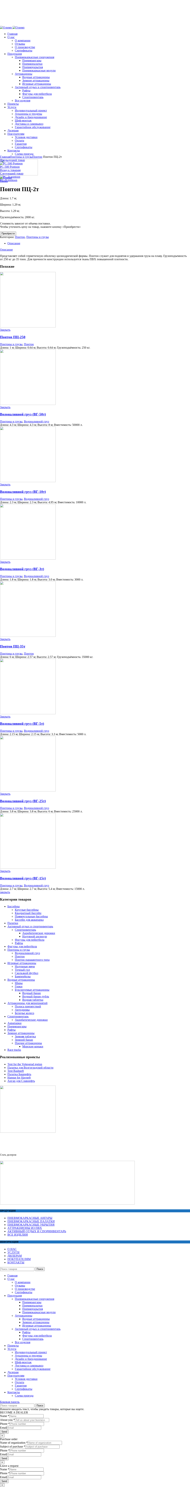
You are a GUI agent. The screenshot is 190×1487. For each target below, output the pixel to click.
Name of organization (14, 1442)
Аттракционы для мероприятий (27, 1003)
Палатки (12, 923)
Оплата (19, 1382)
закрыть (5, 892)
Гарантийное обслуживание (32, 1368)
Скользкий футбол (26, 973)
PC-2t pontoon (8, 180)
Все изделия (22, 1342)
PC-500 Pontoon (10, 166)
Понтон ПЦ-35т (12, 646)
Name (4, 1416)
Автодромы (22, 1009)
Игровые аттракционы (21, 963)
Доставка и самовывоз (29, 1365)
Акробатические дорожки (38, 933)
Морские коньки (32, 1046)
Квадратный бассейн (28, 913)
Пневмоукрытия (32, 1308)
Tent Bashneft (15, 1070)
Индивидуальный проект (31, 1352)
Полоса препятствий (28, 1006)
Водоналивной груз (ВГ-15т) (23, 878)
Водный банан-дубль (35, 996)
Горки (18, 986)
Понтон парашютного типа (32, 959)
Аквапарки (14, 1023)
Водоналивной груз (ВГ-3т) (22, 569)
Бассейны (13, 906)
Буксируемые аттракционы (32, 989)
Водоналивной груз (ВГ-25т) (23, 801)
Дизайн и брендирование (31, 1358)
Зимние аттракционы (21, 1033)
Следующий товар (11, 173)
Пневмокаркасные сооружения (34, 1298)
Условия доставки (26, 1378)
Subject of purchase (12, 1446)
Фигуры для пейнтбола (29, 939)
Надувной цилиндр (34, 936)
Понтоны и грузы (21, 156)
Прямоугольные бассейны (31, 916)
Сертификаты (23, 1292)
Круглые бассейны (27, 909)
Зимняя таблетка (25, 1036)
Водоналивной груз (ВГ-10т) (23, 492)
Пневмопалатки (32, 1305)
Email (3, 1427)
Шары (19, 983)
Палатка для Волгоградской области (30, 1067)
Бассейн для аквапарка (29, 919)
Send (4, 1431)
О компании (22, 1282)
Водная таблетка (32, 999)
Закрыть (5, 329)
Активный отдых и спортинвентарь (30, 926)
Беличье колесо (24, 1013)
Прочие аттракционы (28, 1043)
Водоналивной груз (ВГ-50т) (23, 414)
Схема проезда (24, 1395)
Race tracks (14, 1049)
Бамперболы (23, 976)
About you (7, 1419)
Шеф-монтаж (23, 1362)
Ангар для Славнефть (21, 1080)
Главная (5, 156)
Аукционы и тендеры (28, 1355)
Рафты (19, 943)
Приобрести (8, 233)
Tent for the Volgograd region (24, 1064)
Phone (5, 1423)
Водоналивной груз (36, 421)
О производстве (25, 1288)
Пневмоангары (17, 1026)
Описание (13, 243)
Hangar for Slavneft (19, 1077)
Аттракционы (23, 1315)
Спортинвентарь (25, 929)
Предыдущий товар (12, 160)
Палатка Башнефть (19, 1074)
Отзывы (20, 1285)
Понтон (37, 156)
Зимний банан (24, 1039)
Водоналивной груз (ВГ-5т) (22, 724)
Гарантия (21, 1385)
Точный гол (22, 969)
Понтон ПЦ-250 (12, 337)
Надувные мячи (25, 966)
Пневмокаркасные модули (39, 1312)
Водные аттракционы (21, 979)
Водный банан (31, 993)
